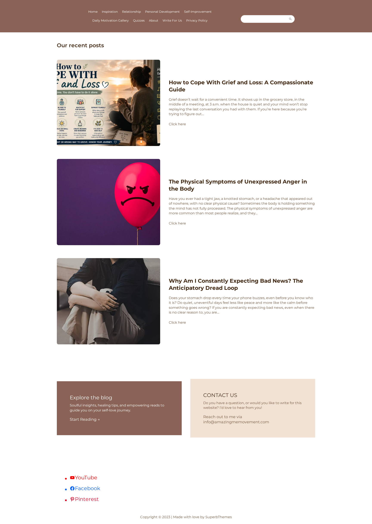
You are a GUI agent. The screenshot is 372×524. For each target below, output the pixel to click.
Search (290, 19)
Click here (177, 124)
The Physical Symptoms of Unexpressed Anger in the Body (238, 185)
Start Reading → (85, 419)
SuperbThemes (218, 517)
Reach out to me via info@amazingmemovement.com (236, 419)
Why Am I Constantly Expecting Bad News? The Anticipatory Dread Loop (236, 284)
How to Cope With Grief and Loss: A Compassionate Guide (241, 86)
